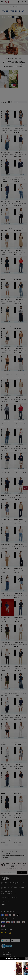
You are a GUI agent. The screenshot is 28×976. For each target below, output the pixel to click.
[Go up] (26, 958)
